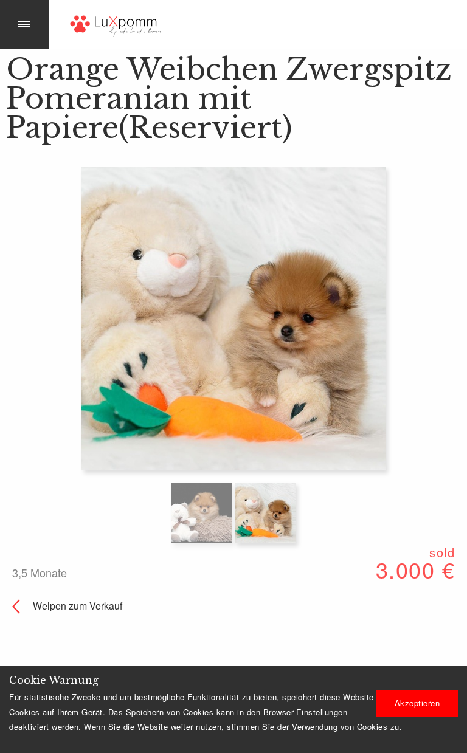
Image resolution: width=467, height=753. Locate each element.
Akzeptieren (417, 703)
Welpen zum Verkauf (76, 606)
